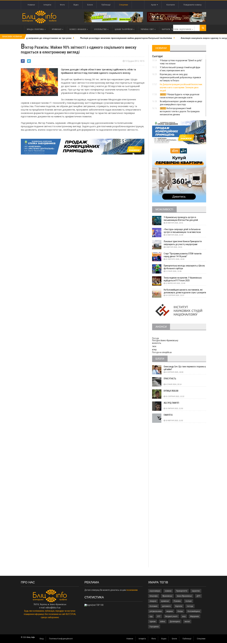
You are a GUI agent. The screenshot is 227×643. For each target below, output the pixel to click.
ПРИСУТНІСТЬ (170, 378)
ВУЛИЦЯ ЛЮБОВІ (171, 391)
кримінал (165, 601)
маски (187, 621)
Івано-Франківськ (184, 596)
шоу (183, 616)
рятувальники (156, 611)
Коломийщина (194, 611)
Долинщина (175, 621)
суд (151, 616)
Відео (76, 4)
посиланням (132, 590)
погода (190, 606)
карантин (196, 591)
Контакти (170, 4)
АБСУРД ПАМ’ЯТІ (171, 403)
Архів (154, 4)
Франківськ (167, 596)
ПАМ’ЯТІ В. (168, 415)
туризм (153, 621)
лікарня (153, 601)
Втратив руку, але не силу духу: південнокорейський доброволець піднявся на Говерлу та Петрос (180, 77)
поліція (188, 601)
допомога (166, 606)
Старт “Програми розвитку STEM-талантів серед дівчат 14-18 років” (183, 255)
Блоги (90, 4)
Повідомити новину (192, 4)
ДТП (198, 596)
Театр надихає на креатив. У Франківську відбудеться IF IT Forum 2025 (183, 279)
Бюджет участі (171, 616)
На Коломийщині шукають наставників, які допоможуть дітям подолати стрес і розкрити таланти (185, 291)
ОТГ (158, 616)
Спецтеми (123, 4)
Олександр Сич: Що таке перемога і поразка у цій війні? (185, 368)
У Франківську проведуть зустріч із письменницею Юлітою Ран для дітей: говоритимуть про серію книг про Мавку (182, 218)
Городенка (154, 626)
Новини (31, 4)
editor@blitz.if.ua (53, 607)
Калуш (180, 611)
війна (162, 621)
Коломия (153, 606)
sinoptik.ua (167, 352)
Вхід (42, 639)
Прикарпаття (181, 591)
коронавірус (155, 591)
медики (169, 611)
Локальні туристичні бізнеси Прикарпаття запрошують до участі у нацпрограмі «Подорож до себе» (183, 243)
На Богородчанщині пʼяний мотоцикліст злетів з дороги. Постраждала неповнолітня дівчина (180, 111)
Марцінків (194, 616)
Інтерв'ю (47, 4)
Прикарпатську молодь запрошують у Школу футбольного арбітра (184, 267)
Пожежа (177, 601)
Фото (62, 4)
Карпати (178, 606)
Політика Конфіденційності (61, 639)
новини (168, 591)
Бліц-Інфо (154, 596)
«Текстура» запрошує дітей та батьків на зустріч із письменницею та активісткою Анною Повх (182, 230)
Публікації (105, 4)
